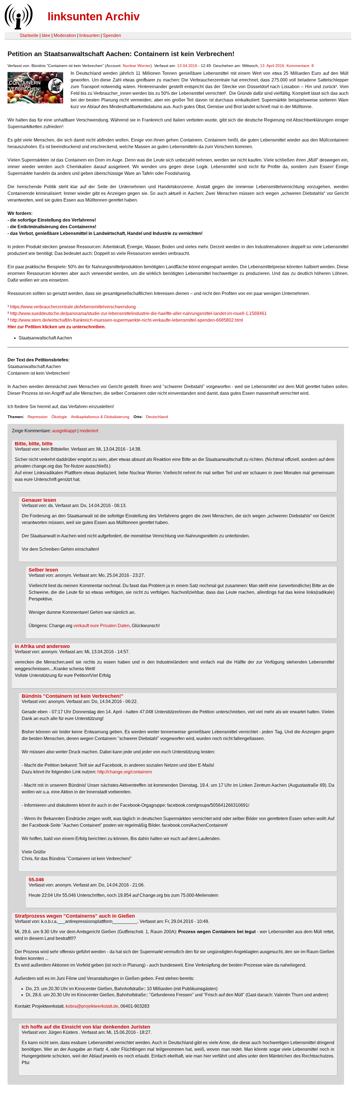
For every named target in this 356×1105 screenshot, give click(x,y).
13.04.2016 (187, 65)
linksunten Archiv (94, 16)
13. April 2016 (272, 65)
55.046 (36, 879)
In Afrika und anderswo (42, 646)
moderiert (89, 430)
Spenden (112, 35)
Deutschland (157, 416)
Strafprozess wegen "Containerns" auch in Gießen (75, 916)
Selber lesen (43, 570)
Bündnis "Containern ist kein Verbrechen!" (72, 696)
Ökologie (59, 416)
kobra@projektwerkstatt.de (92, 1006)
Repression (38, 416)
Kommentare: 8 (300, 65)
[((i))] (18, 28)
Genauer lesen (39, 500)
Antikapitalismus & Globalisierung (100, 416)
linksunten (89, 35)
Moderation (65, 35)
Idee (46, 35)
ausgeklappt (64, 430)
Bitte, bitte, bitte (34, 443)
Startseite (29, 35)
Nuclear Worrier (136, 65)
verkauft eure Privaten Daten (101, 625)
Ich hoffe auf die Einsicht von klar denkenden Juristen (86, 1027)
